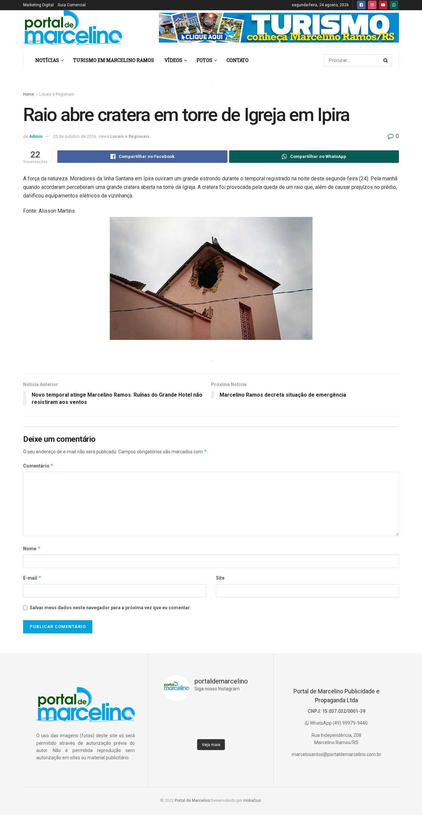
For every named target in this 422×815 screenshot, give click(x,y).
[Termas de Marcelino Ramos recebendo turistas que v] (199, 713)
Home (28, 94)
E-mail (32, 578)
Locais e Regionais (56, 94)
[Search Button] (386, 60)
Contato (237, 60)
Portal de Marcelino (192, 800)
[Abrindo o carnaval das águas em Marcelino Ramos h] (223, 713)
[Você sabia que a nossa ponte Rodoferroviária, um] (175, 728)
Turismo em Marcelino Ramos (113, 60)
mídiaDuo (252, 800)
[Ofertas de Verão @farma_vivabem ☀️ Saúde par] (199, 728)
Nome (32, 548)
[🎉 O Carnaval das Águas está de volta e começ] (246, 713)
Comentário (38, 466)
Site (220, 578)
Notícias (47, 60)
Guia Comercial (72, 5)
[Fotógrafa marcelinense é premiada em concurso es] (246, 728)
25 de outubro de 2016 (74, 136)
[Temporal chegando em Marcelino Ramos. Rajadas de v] (223, 728)
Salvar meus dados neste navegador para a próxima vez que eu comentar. (110, 607)
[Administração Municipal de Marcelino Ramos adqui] (175, 713)
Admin (36, 136)
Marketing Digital (38, 5)
